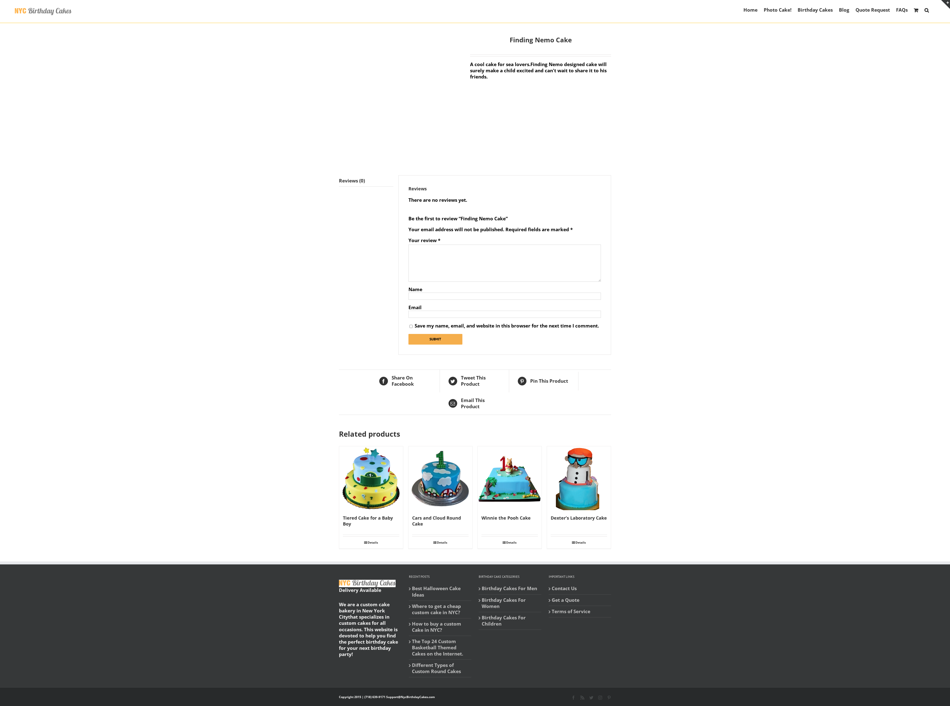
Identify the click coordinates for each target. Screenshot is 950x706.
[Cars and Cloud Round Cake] (440, 478)
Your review (424, 240)
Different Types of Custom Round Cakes (436, 668)
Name (415, 289)
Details (373, 542)
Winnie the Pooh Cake (506, 518)
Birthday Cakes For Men (509, 588)
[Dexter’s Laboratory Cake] (579, 478)
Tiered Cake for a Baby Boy (368, 521)
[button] (927, 9)
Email (415, 307)
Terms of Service (571, 611)
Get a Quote (565, 600)
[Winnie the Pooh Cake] (510, 478)
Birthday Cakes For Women (504, 603)
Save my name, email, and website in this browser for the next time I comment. (507, 326)
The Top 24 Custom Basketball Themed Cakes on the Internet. (437, 647)
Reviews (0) (352, 180)
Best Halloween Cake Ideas (436, 591)
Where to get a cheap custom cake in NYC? (436, 609)
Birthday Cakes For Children (504, 621)
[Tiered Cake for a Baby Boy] (371, 478)
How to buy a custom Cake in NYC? (436, 627)
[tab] (366, 181)
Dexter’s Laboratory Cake (579, 518)
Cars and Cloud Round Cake (436, 521)
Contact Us (564, 588)
